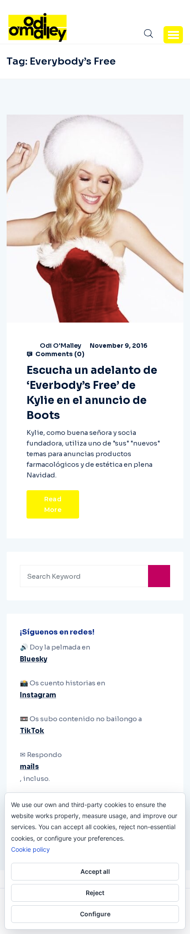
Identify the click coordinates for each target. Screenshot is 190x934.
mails (29, 766)
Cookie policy (30, 849)
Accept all (95, 871)
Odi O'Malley (60, 346)
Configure (95, 914)
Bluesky (33, 659)
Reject (95, 892)
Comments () (59, 353)
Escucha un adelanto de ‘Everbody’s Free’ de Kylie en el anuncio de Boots (92, 393)
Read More (52, 504)
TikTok (32, 730)
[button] (173, 34)
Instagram (38, 695)
